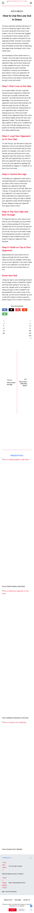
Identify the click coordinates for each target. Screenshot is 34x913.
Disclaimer (18, 900)
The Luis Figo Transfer (15, 866)
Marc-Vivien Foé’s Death (9, 891)
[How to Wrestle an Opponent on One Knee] (17, 652)
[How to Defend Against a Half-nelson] (17, 521)
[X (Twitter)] (11, 309)
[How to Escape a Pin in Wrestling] (17, 783)
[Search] (3, 3)
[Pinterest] (18, 309)
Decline (21, 909)
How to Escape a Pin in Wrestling (12, 849)
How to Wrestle (17, 11)
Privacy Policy (8, 900)
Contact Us (26, 900)
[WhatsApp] (4, 313)
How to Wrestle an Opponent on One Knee (15, 718)
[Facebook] (4, 309)
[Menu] (31, 3)
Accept (12, 909)
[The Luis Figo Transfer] (4, 866)
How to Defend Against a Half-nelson (13, 586)
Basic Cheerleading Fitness (17, 882)
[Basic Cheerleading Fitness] (4, 883)
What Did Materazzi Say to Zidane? (12, 874)
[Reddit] (24, 309)
